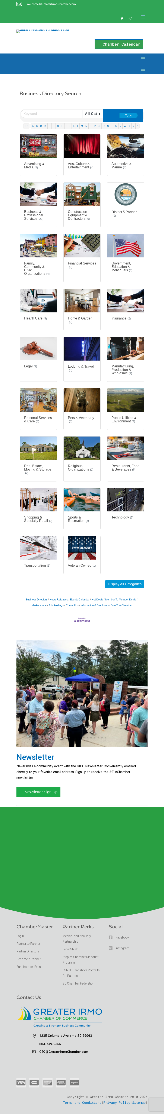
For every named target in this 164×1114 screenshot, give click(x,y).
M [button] (82, 126)
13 (102, 737)
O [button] (91, 126)
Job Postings (56, 605)
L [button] (77, 126)
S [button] (108, 126)
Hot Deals (97, 599)
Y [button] (133, 126)
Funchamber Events (29, 966)
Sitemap (139, 1102)
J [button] (69, 126)
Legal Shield (70, 949)
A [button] (33, 126)
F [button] (53, 126)
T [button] (112, 126)
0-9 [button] (26, 126)
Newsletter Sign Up (41, 792)
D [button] (45, 126)
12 (98, 737)
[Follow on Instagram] (130, 18)
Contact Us (72, 605)
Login (20, 936)
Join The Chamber (121, 605)
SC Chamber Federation (78, 983)
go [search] (130, 115)
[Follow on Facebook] (122, 18)
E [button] (49, 126)
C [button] (41, 126)
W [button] (125, 126)
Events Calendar (79, 599)
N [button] (86, 126)
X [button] (129, 126)
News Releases (59, 599)
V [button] (120, 126)
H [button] (62, 126)
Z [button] (137, 126)
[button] (124, 584)
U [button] (116, 126)
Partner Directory (27, 951)
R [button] (104, 126)
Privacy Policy (116, 1102)
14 (105, 737)
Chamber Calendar (121, 44)
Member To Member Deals (120, 599)
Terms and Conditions (82, 1102)
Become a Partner (28, 959)
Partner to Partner (28, 943)
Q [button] (99, 126)
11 (94, 737)
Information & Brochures (95, 605)
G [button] (58, 126)
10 (91, 737)
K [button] (74, 126)
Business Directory (36, 599)
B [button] (37, 126)
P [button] (95, 126)
